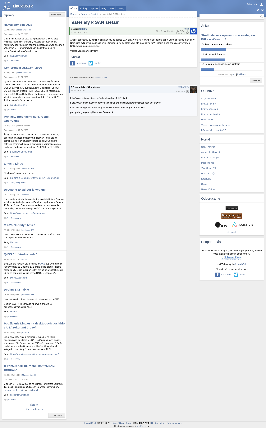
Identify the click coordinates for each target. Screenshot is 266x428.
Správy (94, 8)
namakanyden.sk (18, 56)
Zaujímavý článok (18, 182)
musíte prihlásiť (101, 77)
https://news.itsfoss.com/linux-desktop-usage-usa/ (34, 354)
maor (186, 29)
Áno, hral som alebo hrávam (218, 44)
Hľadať (261, 16)
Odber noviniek (174, 423)
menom (25, 195)
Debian (13, 311)
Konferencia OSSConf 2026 (23, 67)
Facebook (81, 63)
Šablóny (262, 9)
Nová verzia (16, 218)
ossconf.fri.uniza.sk (19, 395)
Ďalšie (33, 405)
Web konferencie (18, 105)
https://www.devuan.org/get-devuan (27, 213)
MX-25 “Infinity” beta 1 (20, 225)
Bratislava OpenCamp (21, 152)
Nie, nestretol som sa (214, 54)
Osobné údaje (158, 423)
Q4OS (42, 264)
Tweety (121, 8)
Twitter (97, 63)
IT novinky (15, 359)
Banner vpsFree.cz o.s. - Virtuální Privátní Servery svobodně (232, 208)
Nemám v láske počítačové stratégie (222, 64)
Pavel (24, 259)
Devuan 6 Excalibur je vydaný (25, 189)
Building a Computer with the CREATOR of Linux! (34, 178)
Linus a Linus (13, 163)
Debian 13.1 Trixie (16, 289)
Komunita (15, 60)
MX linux (14, 242)
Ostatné (94, 14)
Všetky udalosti (33, 409)
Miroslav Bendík (24, 30)
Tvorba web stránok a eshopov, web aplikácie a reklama (242, 225)
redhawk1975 (28, 168)
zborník (34, 390)
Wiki (112, 8)
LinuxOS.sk (18, 5)
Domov (73, 14)
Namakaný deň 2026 (18, 24)
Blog (103, 8)
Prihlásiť (251, 4)
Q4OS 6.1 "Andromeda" (20, 254)
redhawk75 (183, 87)
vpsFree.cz (142, 426)
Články (83, 8)
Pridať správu (57, 15)
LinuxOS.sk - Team (121, 423)
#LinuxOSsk (240, 264)
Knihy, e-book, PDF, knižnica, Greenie (231, 216)
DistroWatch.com (18, 278)
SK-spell (231, 232)
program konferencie (14, 390)
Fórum (73, 8)
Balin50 (25, 332)
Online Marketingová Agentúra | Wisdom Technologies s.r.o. (221, 225)
